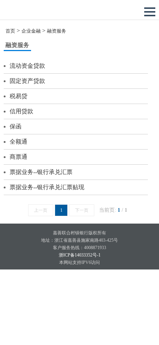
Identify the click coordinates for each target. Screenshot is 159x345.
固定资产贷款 (27, 81)
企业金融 (31, 31)
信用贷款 (21, 111)
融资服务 (56, 31)
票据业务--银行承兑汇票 (41, 172)
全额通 (18, 141)
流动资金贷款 (27, 66)
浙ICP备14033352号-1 (80, 255)
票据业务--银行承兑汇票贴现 (47, 187)
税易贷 (18, 96)
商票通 (18, 157)
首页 (10, 31)
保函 (15, 126)
